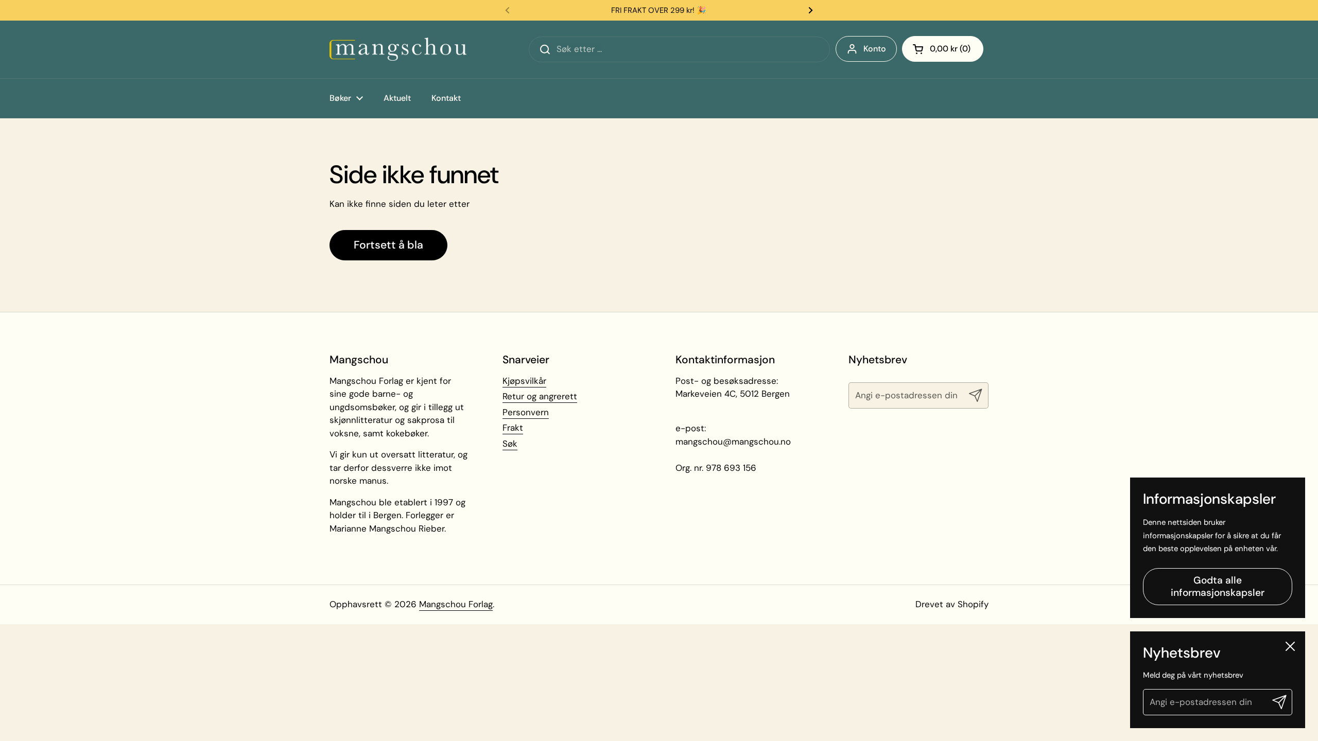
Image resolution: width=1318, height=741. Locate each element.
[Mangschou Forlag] (398, 49)
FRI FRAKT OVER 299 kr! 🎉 (658, 10)
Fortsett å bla (388, 245)
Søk (509, 443)
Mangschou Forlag (456, 604)
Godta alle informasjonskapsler (1217, 586)
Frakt (512, 427)
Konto (874, 48)
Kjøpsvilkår (524, 380)
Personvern (525, 412)
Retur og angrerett (539, 396)
